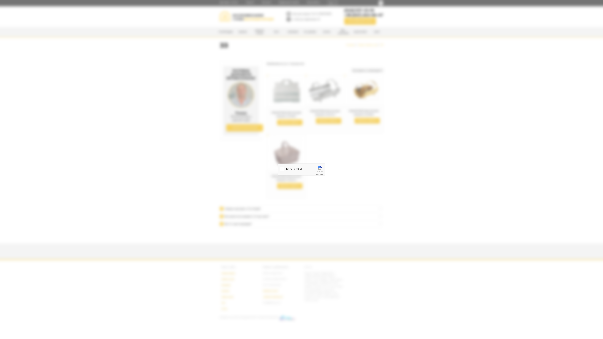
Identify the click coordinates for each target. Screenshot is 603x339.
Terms (321, 174)
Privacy (317, 174)
